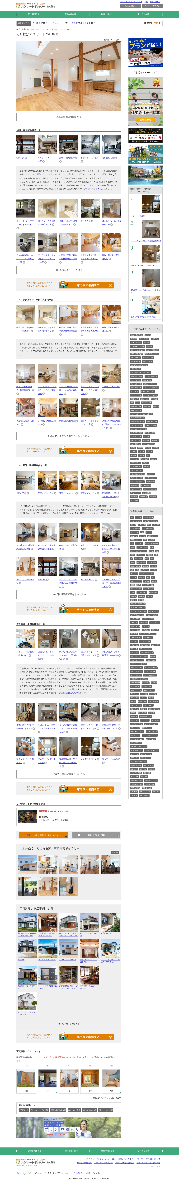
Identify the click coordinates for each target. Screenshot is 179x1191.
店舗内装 (133, 596)
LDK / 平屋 (153, 694)
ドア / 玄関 (156, 525)
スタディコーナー (136, 581)
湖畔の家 (20, 158)
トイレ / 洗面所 (135, 619)
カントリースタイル (150, 489)
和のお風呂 (144, 459)
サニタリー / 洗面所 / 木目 (138, 611)
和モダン (145, 463)
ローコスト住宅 (135, 357)
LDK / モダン (134, 694)
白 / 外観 (138, 517)
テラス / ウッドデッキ (137, 660)
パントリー (134, 641)
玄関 (148, 525)
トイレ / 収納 (143, 622)
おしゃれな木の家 (136, 436)
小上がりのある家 (136, 387)
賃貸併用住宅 (135, 485)
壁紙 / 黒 (133, 701)
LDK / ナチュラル (136, 690)
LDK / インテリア (149, 690)
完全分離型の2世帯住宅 (138, 474)
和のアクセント (135, 463)
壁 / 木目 (133, 712)
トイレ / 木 (145, 626)
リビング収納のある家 (137, 417)
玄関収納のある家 (152, 421)
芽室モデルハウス (45, 493)
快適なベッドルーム (150, 384)
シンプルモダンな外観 (150, 521)
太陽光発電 (155, 440)
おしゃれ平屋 (135, 500)
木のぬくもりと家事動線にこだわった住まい (27, 934)
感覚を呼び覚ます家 (68, 158)
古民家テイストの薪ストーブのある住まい (47, 934)
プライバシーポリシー (103, 1163)
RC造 (137, 402)
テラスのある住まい (137, 432)
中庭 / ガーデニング (147, 652)
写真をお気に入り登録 (96, 835)
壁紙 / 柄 (143, 709)
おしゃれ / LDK (135, 686)
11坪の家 (133, 451)
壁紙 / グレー (142, 701)
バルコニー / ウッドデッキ (138, 664)
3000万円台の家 (135, 361)
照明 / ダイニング (136, 743)
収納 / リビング (135, 728)
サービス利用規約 (84, 1163)
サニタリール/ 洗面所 (151, 543)
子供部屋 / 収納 (149, 784)
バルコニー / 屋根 (150, 671)
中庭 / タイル (134, 652)
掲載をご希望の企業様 (124, 1163)
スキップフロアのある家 (151, 387)
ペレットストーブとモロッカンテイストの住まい (68, 934)
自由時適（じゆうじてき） (26, 987)
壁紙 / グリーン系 (136, 705)
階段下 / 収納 (145, 645)
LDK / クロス (134, 697)
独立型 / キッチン (136, 540)
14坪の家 (133, 455)
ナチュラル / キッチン (151, 750)
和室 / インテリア (145, 791)
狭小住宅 (148, 335)
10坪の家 (155, 448)
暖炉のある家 (108, 158)
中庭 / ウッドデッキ (145, 649)
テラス (133, 555)
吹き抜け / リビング (145, 716)
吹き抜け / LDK (146, 686)
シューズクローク (136, 637)
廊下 (148, 577)
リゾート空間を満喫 (153, 350)
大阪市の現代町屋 (67, 421)
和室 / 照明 (134, 791)
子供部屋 (146, 466)
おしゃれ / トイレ (142, 547)
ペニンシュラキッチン (137, 481)
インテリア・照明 (148, 585)
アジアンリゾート (136, 489)
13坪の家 (141, 451)
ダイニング (134, 536)
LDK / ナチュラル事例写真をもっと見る (68, 435)
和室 (148, 455)
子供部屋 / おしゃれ (136, 784)
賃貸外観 (133, 600)
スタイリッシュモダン (146, 573)
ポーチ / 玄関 (134, 532)
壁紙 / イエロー (148, 705)
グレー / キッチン (146, 754)
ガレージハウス (144, 339)
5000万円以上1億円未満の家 (139, 365)
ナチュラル (144, 570)
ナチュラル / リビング (137, 731)
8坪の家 (140, 448)
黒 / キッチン (134, 758)
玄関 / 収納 (145, 630)
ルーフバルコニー (136, 675)
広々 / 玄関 (145, 682)
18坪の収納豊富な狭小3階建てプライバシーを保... (111, 424)
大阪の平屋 (21, 493)
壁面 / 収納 (154, 630)
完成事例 (36, 23)
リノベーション (153, 1166)
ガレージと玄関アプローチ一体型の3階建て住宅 (111, 583)
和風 (137, 570)
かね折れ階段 (141, 562)
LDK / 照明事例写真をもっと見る (69, 594)
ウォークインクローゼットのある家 (141, 414)
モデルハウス (145, 399)
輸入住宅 (156, 406)
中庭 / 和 (152, 656)
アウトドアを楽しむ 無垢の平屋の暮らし (110, 961)
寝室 (145, 540)
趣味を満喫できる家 (137, 376)
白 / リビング (145, 720)
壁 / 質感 (151, 712)
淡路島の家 (85, 221)
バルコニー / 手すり (151, 667)
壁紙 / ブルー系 (153, 701)
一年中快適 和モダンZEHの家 (88, 961)
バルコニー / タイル (136, 667)
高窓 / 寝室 (144, 776)
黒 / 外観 (141, 600)
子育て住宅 (154, 339)
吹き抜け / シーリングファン (139, 679)
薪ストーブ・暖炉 (136, 588)
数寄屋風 (141, 577)
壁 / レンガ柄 (142, 712)
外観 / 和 (133, 525)
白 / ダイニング (135, 735)
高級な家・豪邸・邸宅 (137, 350)
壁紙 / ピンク (134, 709)
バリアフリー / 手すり (150, 395)
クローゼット (148, 637)
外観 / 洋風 (141, 525)
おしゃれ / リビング (151, 724)
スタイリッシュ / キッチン (138, 761)
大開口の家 (147, 406)
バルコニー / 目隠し (136, 671)
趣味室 (154, 581)
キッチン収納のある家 (137, 421)
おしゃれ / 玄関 (135, 528)
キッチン (142, 536)
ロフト (151, 551)
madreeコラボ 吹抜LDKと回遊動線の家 (146, 241)
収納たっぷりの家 (136, 410)
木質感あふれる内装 (111, 387)
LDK (142, 532)
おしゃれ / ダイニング (137, 739)
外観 (132, 517)
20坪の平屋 (153, 496)
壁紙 (138, 585)
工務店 (75, 23)
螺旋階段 (145, 566)
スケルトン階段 (135, 566)
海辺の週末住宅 (87, 580)
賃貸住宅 (146, 342)
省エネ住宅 (146, 440)
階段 (152, 558)
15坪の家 (141, 455)
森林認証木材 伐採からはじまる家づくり (68, 762)
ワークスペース (135, 493)
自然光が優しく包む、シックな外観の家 (46, 655)
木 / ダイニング (150, 739)
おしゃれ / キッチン (136, 750)
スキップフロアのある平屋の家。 (144, 317)
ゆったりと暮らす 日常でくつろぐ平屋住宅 (111, 548)
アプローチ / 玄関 (147, 528)
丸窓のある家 (106, 933)
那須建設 (43, 817)
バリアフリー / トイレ (147, 391)
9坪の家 (147, 448)
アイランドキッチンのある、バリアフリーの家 (46, 258)
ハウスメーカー (57, 23)
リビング (149, 532)
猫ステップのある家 (111, 759)
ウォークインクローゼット (139, 551)
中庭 (157, 551)
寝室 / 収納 (134, 634)
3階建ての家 (134, 399)
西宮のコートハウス (89, 158)
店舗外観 (149, 596)
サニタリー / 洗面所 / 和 (138, 607)
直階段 (133, 562)
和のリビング (135, 459)
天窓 (156, 555)
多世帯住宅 (150, 474)
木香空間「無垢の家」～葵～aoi (89, 987)
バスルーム (139, 543)
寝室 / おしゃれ (148, 765)
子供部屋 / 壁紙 (135, 788)
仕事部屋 (146, 581)
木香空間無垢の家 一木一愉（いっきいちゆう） (68, 987)
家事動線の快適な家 (137, 354)
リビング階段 (152, 562)
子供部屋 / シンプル (136, 780)
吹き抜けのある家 (136, 406)
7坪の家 (133, 448)
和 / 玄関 (154, 682)
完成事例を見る (35, 14)
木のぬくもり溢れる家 (67, 960)
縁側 (146, 558)
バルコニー (140, 555)
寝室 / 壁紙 (143, 769)
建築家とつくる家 (148, 357)
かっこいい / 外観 (136, 521)
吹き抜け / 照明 (135, 682)
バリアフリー (135, 391)
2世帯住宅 (134, 339)
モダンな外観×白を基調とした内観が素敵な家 (47, 390)
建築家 (87, 23)
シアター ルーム (135, 380)
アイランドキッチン (137, 478)
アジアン (133, 577)
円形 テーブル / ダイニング (139, 746)
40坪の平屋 (134, 496)
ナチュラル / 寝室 (136, 773)
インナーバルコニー (150, 675)
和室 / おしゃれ (146, 788)
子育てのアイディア (137, 470)
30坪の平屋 (143, 496)
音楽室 (133, 585)
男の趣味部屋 (147, 493)
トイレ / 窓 (134, 622)
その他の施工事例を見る (69, 1024)
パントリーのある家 (137, 425)
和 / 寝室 (151, 769)
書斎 (153, 577)
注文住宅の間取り (136, 342)
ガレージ (153, 566)
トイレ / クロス (154, 622)
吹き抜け (149, 555)
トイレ (133, 547)
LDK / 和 (143, 697)
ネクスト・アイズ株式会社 (75, 1173)
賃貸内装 (141, 596)
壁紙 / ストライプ (154, 709)
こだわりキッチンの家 (137, 346)
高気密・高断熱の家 (137, 335)
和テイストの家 (146, 402)
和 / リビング (134, 720)
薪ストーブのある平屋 (47, 960)
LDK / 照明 (144, 694)
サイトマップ (137, 1159)
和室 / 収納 (134, 795)
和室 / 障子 (156, 791)
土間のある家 (147, 380)
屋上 (132, 570)
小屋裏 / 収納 (134, 645)
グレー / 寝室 (134, 776)
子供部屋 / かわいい (151, 780)
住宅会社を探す (71, 14)
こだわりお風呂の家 (151, 376)
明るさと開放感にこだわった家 (143, 265)
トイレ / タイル (135, 626)
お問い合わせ (155, 2)
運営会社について (153, 1159)
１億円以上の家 (135, 369)
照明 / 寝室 (147, 773)
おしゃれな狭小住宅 (149, 444)
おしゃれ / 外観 (148, 517)
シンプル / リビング (136, 724)
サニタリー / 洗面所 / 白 (138, 603)
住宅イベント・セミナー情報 (148, 1163)
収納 (151, 547)
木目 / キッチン (145, 758)
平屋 (132, 402)
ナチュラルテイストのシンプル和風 (27, 1013)
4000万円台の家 (147, 361)
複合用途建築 (153, 592)
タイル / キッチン (136, 765)
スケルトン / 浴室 (147, 619)
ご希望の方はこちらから (94, 189)
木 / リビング (155, 720)
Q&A (146, 2)
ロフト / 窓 (134, 649)
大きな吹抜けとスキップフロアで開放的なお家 (25, 258)
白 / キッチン (134, 754)
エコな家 (146, 436)
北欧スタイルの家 (150, 425)
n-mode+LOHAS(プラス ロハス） (48, 987)
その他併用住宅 (146, 485)
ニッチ (133, 592)
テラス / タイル (150, 660)
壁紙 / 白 (151, 697)
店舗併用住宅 (151, 481)
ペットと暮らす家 (136, 384)
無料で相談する (108, 14)
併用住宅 (149, 346)
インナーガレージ (136, 466)
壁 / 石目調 (134, 716)
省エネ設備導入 (135, 444)
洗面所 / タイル (153, 611)
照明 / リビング (146, 728)
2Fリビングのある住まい (89, 934)
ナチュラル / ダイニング (149, 735)
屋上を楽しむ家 (150, 432)
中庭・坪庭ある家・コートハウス (141, 372)
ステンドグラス (148, 588)
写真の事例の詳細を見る (69, 117)
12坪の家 (149, 451)
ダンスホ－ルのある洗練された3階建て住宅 (68, 583)
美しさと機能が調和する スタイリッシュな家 (68, 728)
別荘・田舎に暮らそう (152, 354)
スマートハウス (135, 440)
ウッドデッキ (139, 558)
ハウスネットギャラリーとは (131, 2)
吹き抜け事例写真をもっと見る (69, 774)
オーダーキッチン (150, 478)
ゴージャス (134, 573)
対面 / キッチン (152, 536)
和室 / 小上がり (144, 795)
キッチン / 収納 (135, 630)
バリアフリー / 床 (136, 395)
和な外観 (153, 459)
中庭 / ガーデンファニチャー (139, 656)
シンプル (153, 570)
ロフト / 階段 (155, 645)
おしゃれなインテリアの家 (139, 429)
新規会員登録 (130, 6)
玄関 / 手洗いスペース (137, 615)
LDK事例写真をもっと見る (69, 270)
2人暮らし (154, 399)
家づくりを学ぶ (144, 14)
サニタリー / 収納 (151, 615)
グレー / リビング (151, 731)
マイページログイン (152, 6)
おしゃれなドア (142, 592)
